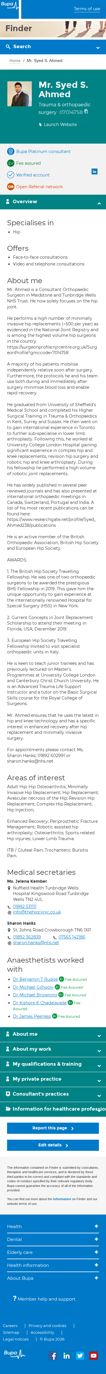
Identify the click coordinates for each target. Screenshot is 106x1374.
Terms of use (87, 8)
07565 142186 (72, 937)
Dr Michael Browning (35, 995)
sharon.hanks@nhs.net (36, 942)
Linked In (94, 171)
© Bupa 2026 (52, 1339)
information (62, 1199)
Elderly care (20, 1252)
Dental (14, 1239)
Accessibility (42, 1332)
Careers (10, 1325)
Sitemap (11, 1332)
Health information (28, 1265)
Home (15, 60)
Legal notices (16, 1339)
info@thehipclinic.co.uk (37, 912)
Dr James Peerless (32, 1016)
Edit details (50, 1145)
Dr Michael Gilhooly (33, 987)
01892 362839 (27, 937)
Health (14, 1226)
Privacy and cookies (47, 1325)
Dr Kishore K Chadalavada (40, 1002)
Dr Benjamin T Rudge (35, 979)
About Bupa (20, 1278)
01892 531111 (25, 906)
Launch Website (60, 124)
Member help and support (45, 1299)
